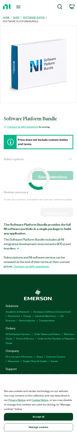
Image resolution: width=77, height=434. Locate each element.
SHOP (16, 17)
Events (54, 361)
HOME (6, 17)
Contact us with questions (22, 127)
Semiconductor (27, 320)
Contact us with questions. (31, 266)
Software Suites (34, 17)
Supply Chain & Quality (35, 361)
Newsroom (13, 361)
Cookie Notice (39, 400)
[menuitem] (60, 7)
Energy (27, 316)
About (39, 356)
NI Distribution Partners (18, 334)
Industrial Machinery (45, 316)
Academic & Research (17, 311)
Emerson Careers (55, 356)
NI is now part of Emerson (19, 356)
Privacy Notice (17, 400)
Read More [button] (10, 248)
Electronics (14, 316)
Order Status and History (47, 334)
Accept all (38, 416)
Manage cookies (38, 427)
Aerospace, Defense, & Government (52, 311)
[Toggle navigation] (19, 7)
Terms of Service (25, 338)
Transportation (47, 320)
